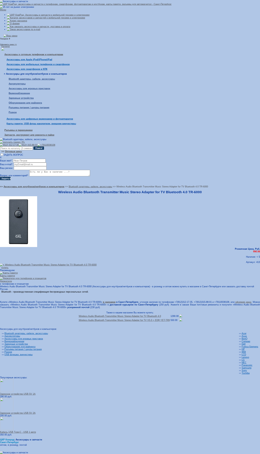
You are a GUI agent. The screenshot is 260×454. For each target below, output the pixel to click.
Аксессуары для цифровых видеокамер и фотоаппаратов (40, 119)
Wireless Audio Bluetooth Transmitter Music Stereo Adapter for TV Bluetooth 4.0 (120, 316)
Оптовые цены (13, 151)
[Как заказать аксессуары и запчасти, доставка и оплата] (38, 26)
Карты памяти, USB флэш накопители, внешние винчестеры (41, 123)
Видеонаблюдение (19, 93)
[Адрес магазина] (17, 20)
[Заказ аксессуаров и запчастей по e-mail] (23, 29)
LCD (244, 354)
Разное (13, 112)
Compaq (246, 341)
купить (4, 267)
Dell (243, 344)
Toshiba (246, 373)
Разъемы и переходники (18, 130)
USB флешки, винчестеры (18, 354)
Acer (244, 333)
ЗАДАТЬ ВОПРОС (13, 155)
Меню (3, 9)
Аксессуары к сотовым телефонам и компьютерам (33, 54)
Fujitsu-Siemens (250, 346)
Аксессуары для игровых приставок (29, 88)
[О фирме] (13, 23)
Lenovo (245, 357)
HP (243, 349)
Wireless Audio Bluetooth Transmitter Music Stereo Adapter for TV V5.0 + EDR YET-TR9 (124, 320)
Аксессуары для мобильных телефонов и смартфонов (38, 64)
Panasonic (247, 365)
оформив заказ (243, 302)
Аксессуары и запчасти (29, 439)
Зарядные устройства (21, 98)
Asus (244, 336)
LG (243, 360)
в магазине (109, 302)
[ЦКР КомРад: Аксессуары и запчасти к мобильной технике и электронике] (86, 4)
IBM (244, 352)
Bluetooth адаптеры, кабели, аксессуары (32, 79)
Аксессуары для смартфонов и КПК (27, 69)
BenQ (244, 338)
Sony (244, 370)
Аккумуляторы (17, 83)
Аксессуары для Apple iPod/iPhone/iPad (29, 59)
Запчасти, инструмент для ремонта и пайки (29, 135)
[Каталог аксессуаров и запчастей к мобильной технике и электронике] (46, 17)
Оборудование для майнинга (25, 102)
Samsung (246, 367)
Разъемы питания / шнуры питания (29, 107)
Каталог (5, 46)
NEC (244, 362)
